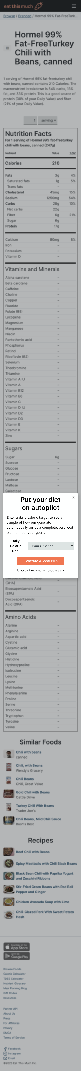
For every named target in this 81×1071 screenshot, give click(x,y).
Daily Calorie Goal (15, 546)
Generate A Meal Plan (41, 561)
